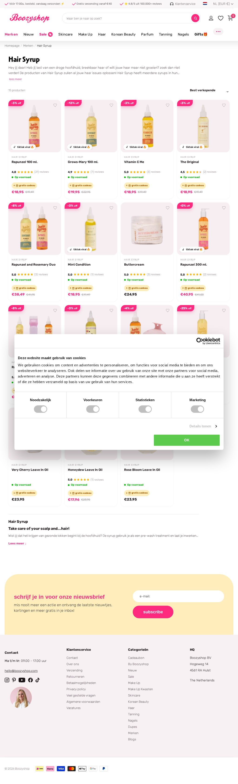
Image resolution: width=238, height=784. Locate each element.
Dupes (132, 727)
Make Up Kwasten (140, 689)
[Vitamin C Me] (147, 126)
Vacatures (73, 708)
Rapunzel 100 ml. (25, 162)
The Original (189, 162)
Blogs (132, 739)
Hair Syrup (19, 157)
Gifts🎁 (201, 34)
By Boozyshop (138, 664)
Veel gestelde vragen (81, 695)
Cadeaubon (136, 658)
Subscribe (153, 612)
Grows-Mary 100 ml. (83, 162)
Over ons (72, 664)
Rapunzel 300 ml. (193, 264)
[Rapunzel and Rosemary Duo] (34, 228)
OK (186, 440)
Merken (11, 34)
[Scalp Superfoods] (91, 331)
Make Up (134, 683)
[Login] (211, 18)
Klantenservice (78, 650)
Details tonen (200, 426)
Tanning (133, 714)
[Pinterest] (14, 680)
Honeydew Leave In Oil (85, 470)
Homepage (12, 45)
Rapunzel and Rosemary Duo (34, 264)
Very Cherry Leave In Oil (30, 470)
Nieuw (132, 670)
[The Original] (203, 126)
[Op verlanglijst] (55, 105)
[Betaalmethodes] (39, 768)
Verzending (74, 670)
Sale (131, 676)
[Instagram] (7, 680)
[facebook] (30, 680)
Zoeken (195, 18)
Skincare (134, 695)
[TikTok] (38, 680)
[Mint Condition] (91, 228)
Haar (131, 708)
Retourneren (75, 676)
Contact (72, 658)
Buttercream (134, 264)
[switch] (92, 409)
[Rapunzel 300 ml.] (203, 228)
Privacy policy (76, 689)
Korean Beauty (138, 701)
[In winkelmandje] (52, 143)
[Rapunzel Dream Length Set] (147, 331)
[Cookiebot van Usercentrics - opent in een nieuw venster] (199, 341)
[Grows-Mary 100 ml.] (91, 126)
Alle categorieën (28, 37)
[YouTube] (22, 680)
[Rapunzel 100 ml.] (34, 126)
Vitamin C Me (134, 162)
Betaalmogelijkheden (81, 683)
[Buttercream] (147, 228)
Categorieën (138, 650)
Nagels (133, 720)
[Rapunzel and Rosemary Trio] (34, 331)
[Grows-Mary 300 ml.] (203, 331)
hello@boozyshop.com (21, 671)
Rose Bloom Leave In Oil (142, 470)
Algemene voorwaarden (83, 701)
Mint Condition (79, 264)
